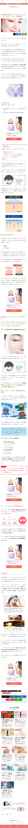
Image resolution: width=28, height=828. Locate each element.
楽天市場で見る (14, 138)
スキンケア (12, 822)
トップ (4, 822)
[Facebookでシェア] (17, 34)
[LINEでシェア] (25, 34)
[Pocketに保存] (23, 34)
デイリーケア (14, 824)
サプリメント (21, 822)
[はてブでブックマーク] (20, 34)
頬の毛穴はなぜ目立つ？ (8, 151)
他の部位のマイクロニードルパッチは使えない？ (13, 153)
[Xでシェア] (14, 34)
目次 (5, 146)
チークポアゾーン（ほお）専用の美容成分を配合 (13, 155)
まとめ (5, 158)
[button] (25, 423)
